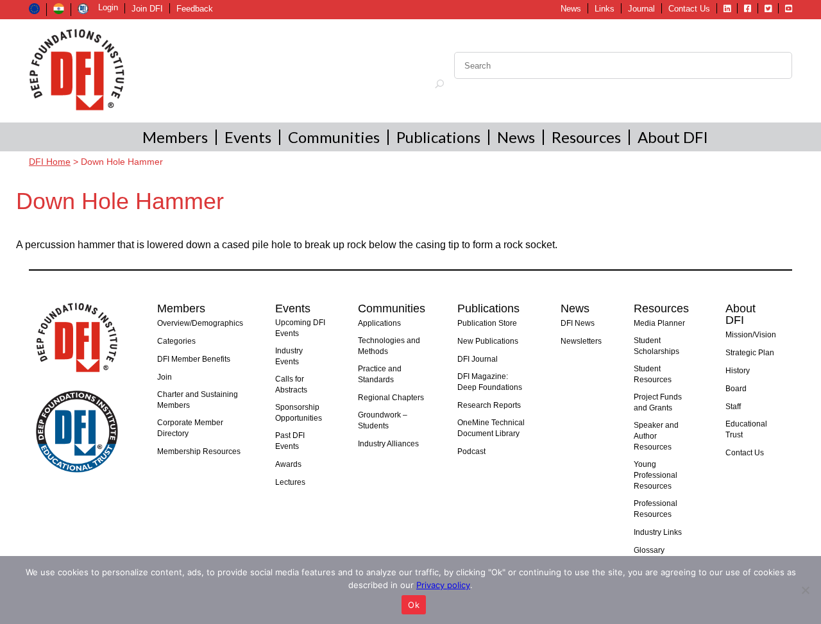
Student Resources (653, 374)
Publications (438, 137)
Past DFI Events (290, 441)
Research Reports (489, 405)
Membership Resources (199, 451)
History (737, 370)
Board (736, 388)
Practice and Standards (380, 374)
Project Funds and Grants (658, 402)
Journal (641, 8)
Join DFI (147, 8)
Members (175, 137)
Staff (733, 406)
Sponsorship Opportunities (298, 413)
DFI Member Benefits (193, 359)
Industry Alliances (388, 443)
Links (604, 8)
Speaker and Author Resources (656, 436)
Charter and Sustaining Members (197, 400)
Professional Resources (655, 509)
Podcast (471, 451)
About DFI (673, 137)
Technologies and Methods (389, 346)
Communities (334, 137)
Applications (379, 323)
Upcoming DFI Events (300, 328)
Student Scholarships (656, 346)
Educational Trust (746, 429)
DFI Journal (477, 359)
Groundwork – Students (382, 420)
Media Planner (659, 323)
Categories (176, 341)
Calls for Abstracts (291, 384)
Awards (288, 464)
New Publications (487, 341)
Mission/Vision (750, 334)
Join (164, 377)
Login (108, 7)
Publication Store (487, 323)
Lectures (290, 482)
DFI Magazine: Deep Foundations (489, 382)
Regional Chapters (391, 397)
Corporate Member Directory (190, 428)
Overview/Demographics (200, 323)
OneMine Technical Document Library (491, 428)
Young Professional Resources (655, 475)
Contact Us (689, 8)
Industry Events (289, 356)
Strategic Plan (749, 352)
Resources (586, 137)
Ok (413, 605)
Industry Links (658, 532)
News (571, 8)
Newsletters (581, 341)
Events (247, 137)
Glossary (649, 550)
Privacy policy (443, 585)
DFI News (578, 323)
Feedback (194, 8)
